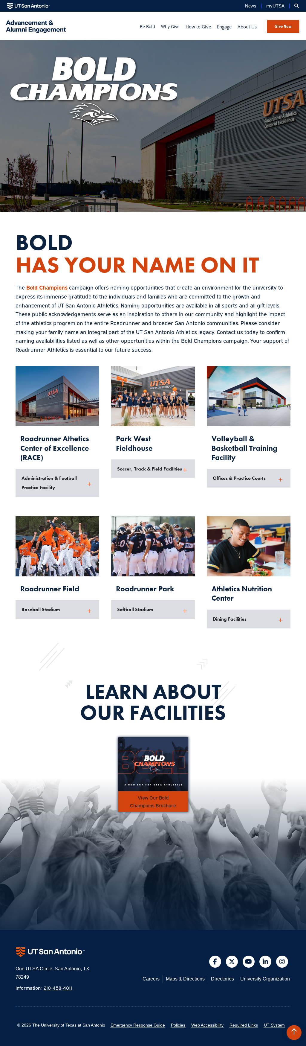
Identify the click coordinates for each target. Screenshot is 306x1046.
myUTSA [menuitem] (275, 6)
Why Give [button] (170, 26)
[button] (294, 1032)
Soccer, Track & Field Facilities (149, 469)
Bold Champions (47, 287)
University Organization (265, 978)
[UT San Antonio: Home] (28, 6)
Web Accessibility (207, 1025)
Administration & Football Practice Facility (49, 483)
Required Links (244, 1025)
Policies (178, 1025)
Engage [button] (224, 27)
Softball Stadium (135, 609)
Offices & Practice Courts (239, 478)
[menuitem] (296, 6)
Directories (222, 978)
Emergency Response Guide (138, 1025)
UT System (274, 1025)
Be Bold (147, 26)
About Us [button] (247, 27)
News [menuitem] (250, 6)
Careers (151, 978)
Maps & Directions (185, 978)
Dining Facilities (230, 619)
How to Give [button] (198, 27)
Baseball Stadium (41, 609)
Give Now (283, 26)
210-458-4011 (58, 987)
